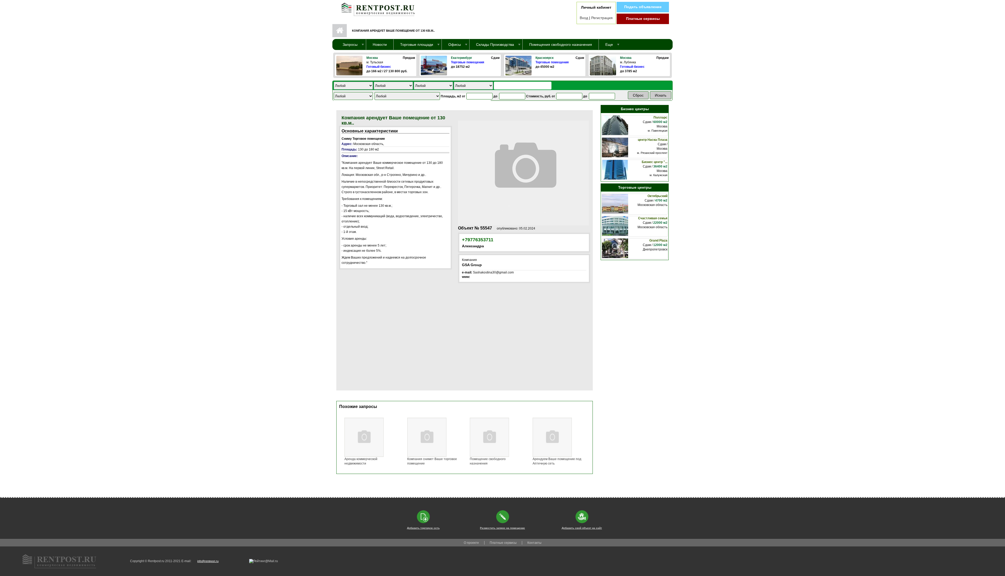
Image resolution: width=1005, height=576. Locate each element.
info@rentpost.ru (208, 561)
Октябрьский (657, 196)
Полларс (660, 117)
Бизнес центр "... (654, 162)
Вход (584, 18)
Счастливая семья (652, 218)
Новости (380, 44)
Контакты (534, 543)
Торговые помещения (467, 62)
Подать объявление (643, 7)
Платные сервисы (643, 18)
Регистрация (602, 18)
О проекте (471, 543)
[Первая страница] (375, 8)
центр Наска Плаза (652, 140)
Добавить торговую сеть (423, 528)
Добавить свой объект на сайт (582, 528)
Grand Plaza (658, 240)
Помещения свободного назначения (560, 44)
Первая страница (339, 30)
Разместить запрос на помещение (502, 528)
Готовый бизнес (378, 67)
